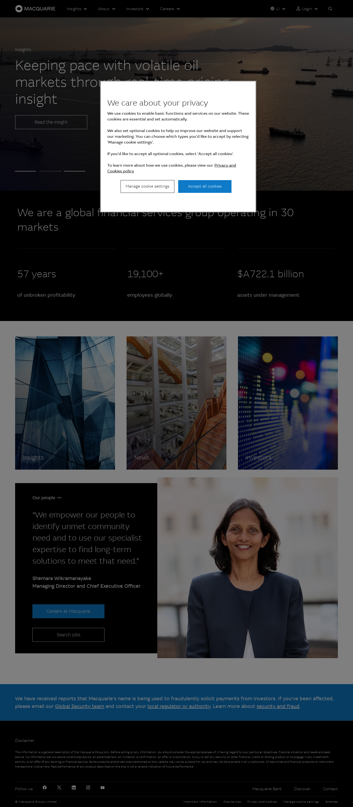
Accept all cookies (205, 186)
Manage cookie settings (147, 186)
